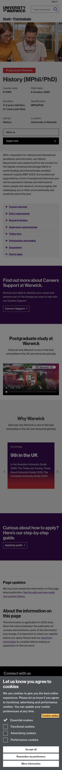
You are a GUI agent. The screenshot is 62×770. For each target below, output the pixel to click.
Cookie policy (50, 715)
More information (31, 763)
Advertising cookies (23, 733)
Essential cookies (21, 720)
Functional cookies (22, 726)
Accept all (31, 749)
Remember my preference (31, 756)
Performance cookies (24, 740)
